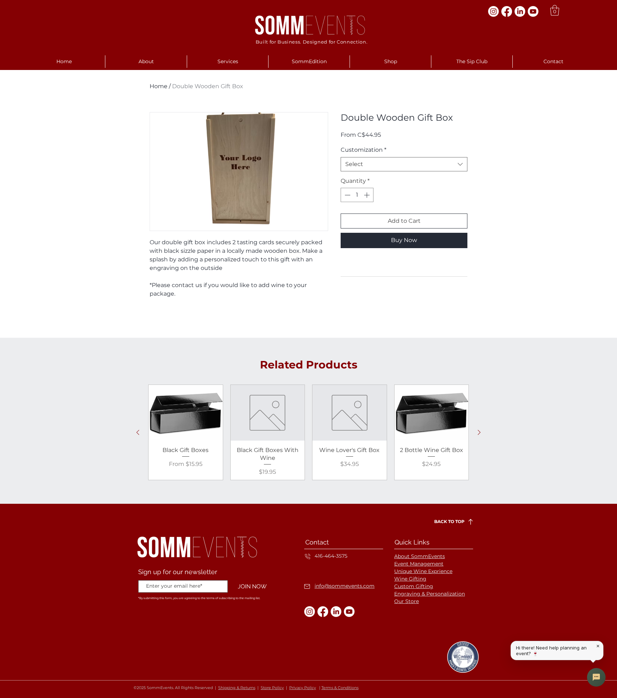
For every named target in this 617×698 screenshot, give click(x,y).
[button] (554, 10)
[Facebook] (506, 11)
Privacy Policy (302, 687)
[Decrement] (347, 195)
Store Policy (272, 687)
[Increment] (367, 195)
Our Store (406, 601)
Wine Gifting (410, 579)
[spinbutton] (357, 195)
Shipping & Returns (236, 687)
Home (158, 86)
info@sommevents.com (345, 586)
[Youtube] (533, 11)
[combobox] (404, 164)
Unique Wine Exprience (423, 571)
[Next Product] (479, 432)
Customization (363, 149)
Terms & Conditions (339, 687)
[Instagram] (493, 11)
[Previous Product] (138, 432)
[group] (308, 432)
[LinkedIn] (520, 11)
